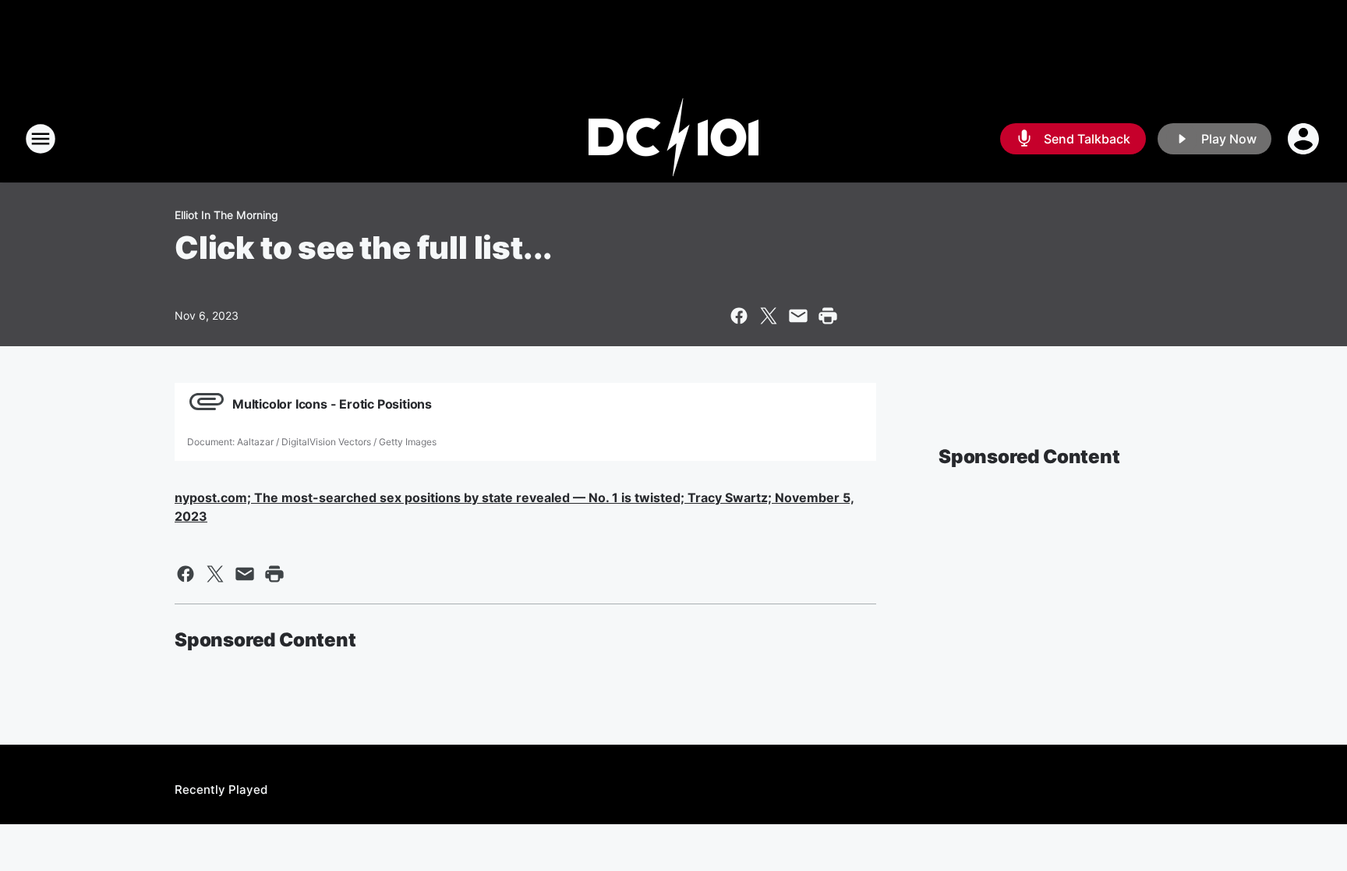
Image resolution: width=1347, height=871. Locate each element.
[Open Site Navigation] (40, 138)
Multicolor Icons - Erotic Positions (332, 404)
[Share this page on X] (769, 316)
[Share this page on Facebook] (739, 316)
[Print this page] (828, 316)
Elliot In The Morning (226, 214)
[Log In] (1305, 138)
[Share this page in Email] (798, 316)
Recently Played (221, 789)
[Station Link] (673, 138)
